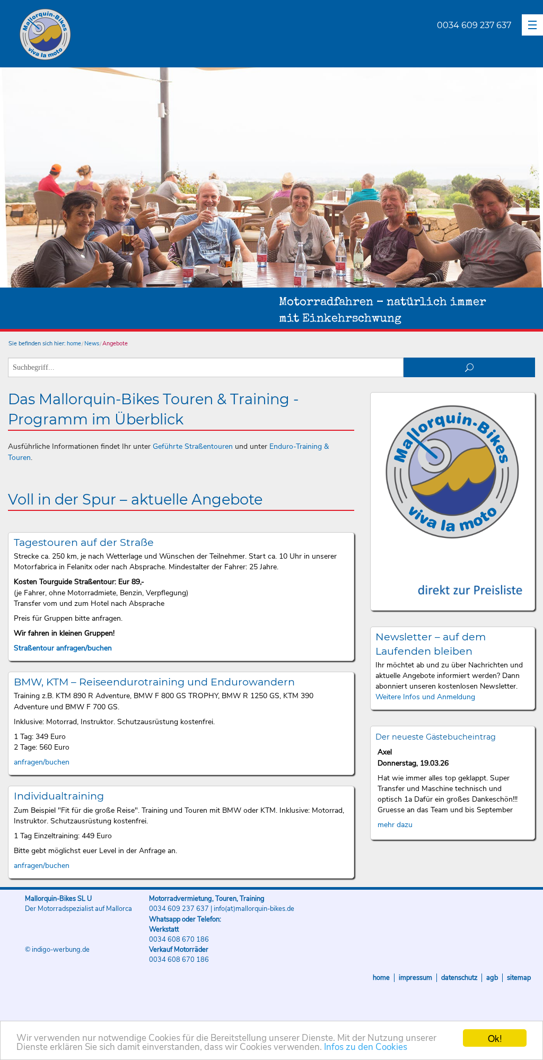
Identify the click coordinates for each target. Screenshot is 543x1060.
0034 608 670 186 (179, 939)
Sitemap (519, 978)
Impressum (415, 978)
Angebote (115, 343)
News (91, 343)
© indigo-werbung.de (57, 949)
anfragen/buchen (41, 762)
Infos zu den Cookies (365, 1047)
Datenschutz (459, 978)
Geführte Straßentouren (193, 446)
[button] (532, 25)
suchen (470, 367)
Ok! (495, 1038)
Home (381, 978)
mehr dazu (395, 825)
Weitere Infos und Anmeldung (425, 697)
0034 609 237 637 (474, 25)
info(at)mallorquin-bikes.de (254, 909)
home (74, 343)
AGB (492, 978)
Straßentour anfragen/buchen (63, 648)
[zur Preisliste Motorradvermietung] (452, 576)
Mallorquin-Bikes (107, 35)
